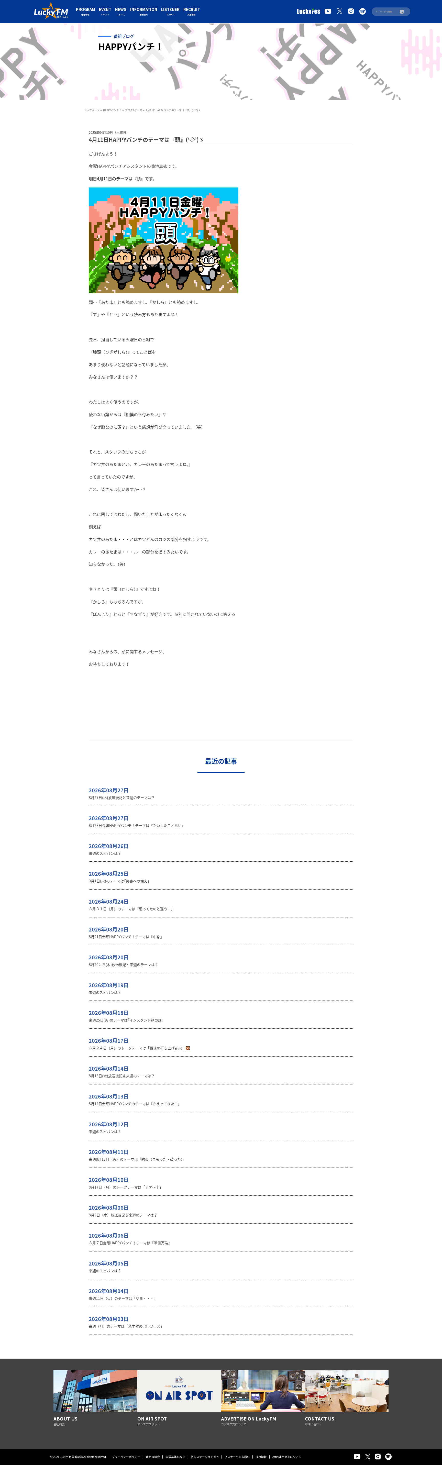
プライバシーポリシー (126, 1457)
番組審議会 (153, 1457)
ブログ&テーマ (133, 110)
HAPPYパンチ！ (112, 110)
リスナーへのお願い (237, 1457)
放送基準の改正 (175, 1457)
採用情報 (261, 1457)
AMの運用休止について (286, 1457)
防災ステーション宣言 (205, 1457)
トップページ (92, 110)
